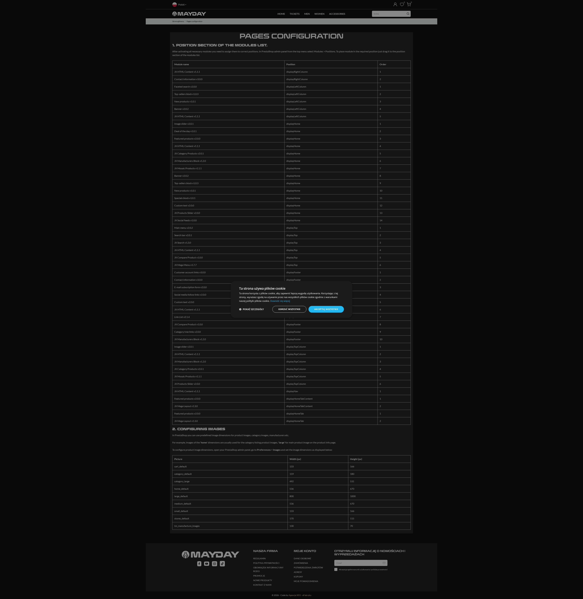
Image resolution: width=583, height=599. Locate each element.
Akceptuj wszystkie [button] (326, 309)
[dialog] (291, 299)
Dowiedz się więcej (280, 300)
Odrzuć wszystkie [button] (289, 309)
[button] (251, 309)
